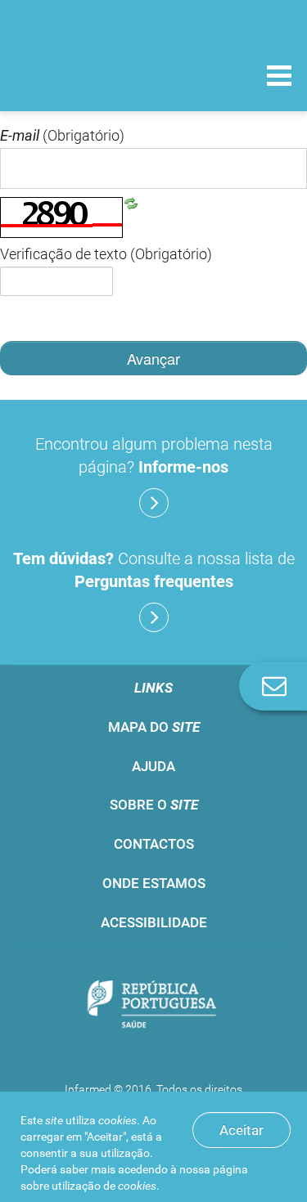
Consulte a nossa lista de (154, 570)
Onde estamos (153, 883)
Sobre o (154, 804)
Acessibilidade (154, 922)
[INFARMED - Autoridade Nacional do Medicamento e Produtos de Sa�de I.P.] (98, 75)
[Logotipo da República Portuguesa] (153, 1006)
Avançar (153, 358)
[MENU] (279, 77)
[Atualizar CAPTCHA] (131, 203)
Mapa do (154, 727)
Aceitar (241, 1130)
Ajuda (153, 766)
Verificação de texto (106, 254)
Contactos (154, 844)
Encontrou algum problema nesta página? (154, 455)
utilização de (104, 1185)
